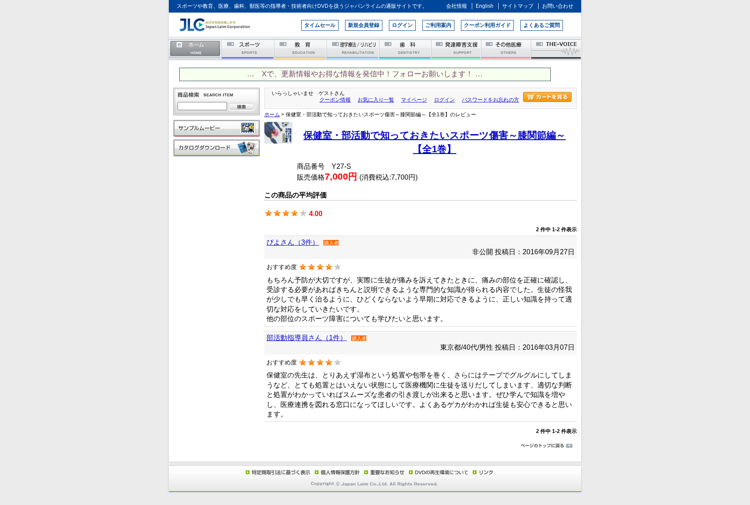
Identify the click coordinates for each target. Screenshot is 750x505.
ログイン (402, 25)
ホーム (195, 49)
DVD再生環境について (439, 472)
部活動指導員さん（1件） (306, 337)
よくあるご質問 (541, 25)
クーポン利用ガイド (487, 25)
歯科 (405, 49)
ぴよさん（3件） (292, 242)
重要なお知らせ (382, 472)
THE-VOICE (556, 49)
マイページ (414, 100)
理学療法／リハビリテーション (353, 49)
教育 (300, 49)
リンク (482, 472)
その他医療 (507, 49)
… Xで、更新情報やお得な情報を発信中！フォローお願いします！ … (365, 74)
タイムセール (320, 25)
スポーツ (248, 49)
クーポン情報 (335, 100)
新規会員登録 (363, 25)
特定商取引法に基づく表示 (277, 472)
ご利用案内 (438, 25)
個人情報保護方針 (336, 472)
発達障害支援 (457, 49)
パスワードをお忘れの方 (490, 100)
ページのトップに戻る (375, 446)
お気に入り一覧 (376, 100)
